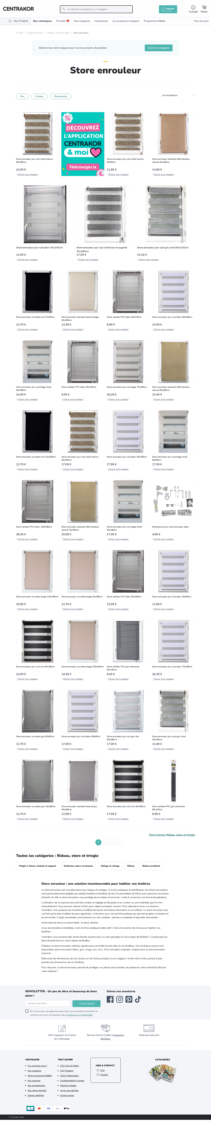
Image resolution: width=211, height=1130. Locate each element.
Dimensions (60, 96)
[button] (91, 842)
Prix (22, 96)
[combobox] (96, 9)
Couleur (39, 96)
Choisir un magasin (158, 48)
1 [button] (98, 842)
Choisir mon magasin (28, 174)
